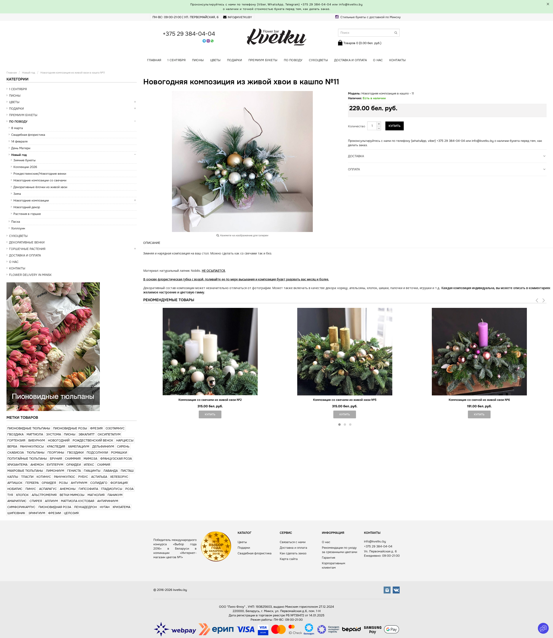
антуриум (79, 483)
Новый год (19, 155)
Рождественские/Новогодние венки (39, 174)
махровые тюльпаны (25, 471)
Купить (394, 126)
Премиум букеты (262, 60)
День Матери (20, 148)
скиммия (73, 459)
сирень (123, 446)
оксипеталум (109, 434)
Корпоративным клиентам (333, 565)
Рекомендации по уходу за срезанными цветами (339, 550)
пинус (30, 489)
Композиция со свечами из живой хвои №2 (210, 400)
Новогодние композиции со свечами (39, 180)
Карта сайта (289, 559)
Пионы (198, 60)
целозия (71, 513)
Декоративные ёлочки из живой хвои (40, 187)
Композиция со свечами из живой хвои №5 (345, 400)
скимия (103, 465)
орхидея (49, 483)
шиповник (16, 513)
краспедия (56, 446)
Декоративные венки (26, 242)
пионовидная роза (54, 507)
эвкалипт (86, 434)
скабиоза (15, 452)
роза (129, 489)
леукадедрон (85, 507)
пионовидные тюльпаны (28, 428)
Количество (356, 126)
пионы (69, 434)
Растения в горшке (27, 214)
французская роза (116, 459)
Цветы (215, 60)
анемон (37, 465)
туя (10, 495)
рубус (83, 477)
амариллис (17, 501)
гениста (74, 471)
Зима (17, 194)
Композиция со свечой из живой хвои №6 (479, 400)
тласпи (27, 477)
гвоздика (15, 434)
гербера (32, 483)
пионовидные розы (70, 428)
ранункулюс (64, 477)
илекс (89, 465)
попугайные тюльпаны (27, 459)
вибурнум (36, 440)
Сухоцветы (318, 60)
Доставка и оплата (350, 60)
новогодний (59, 440)
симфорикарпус (21, 507)
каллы (12, 477)
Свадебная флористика (28, 135)
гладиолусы (111, 489)
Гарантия (328, 558)
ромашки (119, 452)
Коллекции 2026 (25, 167)
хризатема (121, 507)
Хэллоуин (18, 228)
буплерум (55, 465)
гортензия (16, 440)
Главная (154, 60)
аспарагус (48, 489)
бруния (56, 459)
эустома (53, 434)
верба (12, 446)
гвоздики (75, 452)
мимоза (90, 459)
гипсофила (88, 489)
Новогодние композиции (31, 200)
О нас (378, 60)
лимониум (55, 471)
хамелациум (78, 446)
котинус (44, 477)
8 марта (17, 128)
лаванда (110, 471)
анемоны (68, 489)
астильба (99, 477)
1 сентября (176, 60)
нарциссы (124, 440)
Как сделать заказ (293, 553)
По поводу (293, 60)
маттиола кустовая (77, 501)
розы (63, 483)
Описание (151, 243)
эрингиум (36, 513)
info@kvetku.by (240, 17)
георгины (56, 452)
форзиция (119, 483)
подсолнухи (97, 452)
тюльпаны (35, 452)
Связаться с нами (292, 542)
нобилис (14, 489)
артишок (14, 483)
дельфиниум (103, 446)
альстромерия (44, 495)
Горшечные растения (27, 249)
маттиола (35, 434)
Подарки (234, 60)
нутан (105, 507)
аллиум (51, 501)
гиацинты (92, 471)
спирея (36, 501)
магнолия (96, 495)
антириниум (107, 501)
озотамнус (115, 428)
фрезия (96, 428)
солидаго (98, 483)
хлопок (22, 495)
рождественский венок (93, 440)
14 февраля (19, 141)
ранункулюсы (32, 446)
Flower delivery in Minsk (30, 275)
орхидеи (73, 465)
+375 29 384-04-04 (316, 4)
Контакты (397, 60)
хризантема (17, 465)
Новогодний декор (26, 207)
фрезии (54, 513)
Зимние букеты (24, 160)
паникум (115, 495)
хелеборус (119, 477)
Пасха (15, 222)
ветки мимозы (72, 495)
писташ (127, 471)
